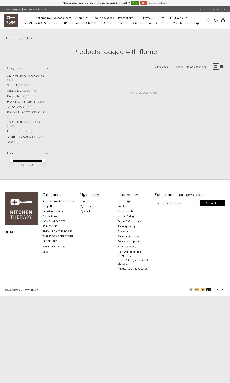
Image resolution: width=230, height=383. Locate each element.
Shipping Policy (127, 246)
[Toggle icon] (209, 20)
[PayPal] (197, 290)
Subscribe (212, 203)
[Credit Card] (191, 290)
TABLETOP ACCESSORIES (25, 122)
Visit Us (177, 23)
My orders (86, 206)
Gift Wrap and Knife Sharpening (130, 253)
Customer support (129, 241)
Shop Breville (126, 211)
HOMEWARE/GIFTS (21, 101)
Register (85, 201)
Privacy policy (126, 226)
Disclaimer (124, 231)
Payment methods (129, 236)
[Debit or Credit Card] (208, 290)
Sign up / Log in (218, 9)
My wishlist (86, 211)
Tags (19, 38)
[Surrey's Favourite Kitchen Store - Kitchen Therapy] (11, 20)
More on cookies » (158, 3)
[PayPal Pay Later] (203, 290)
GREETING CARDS (131, 23)
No (143, 3)
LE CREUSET (108, 23)
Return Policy (126, 216)
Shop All (13, 85)
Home (9, 38)
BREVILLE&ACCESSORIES (25, 112)
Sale (149, 23)
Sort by (179, 67)
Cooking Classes (103, 18)
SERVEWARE (16, 107)
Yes (135, 3)
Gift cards (162, 23)
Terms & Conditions (129, 221)
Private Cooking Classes (133, 268)
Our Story (193, 23)
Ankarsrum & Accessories (25, 76)
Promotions (125, 18)
